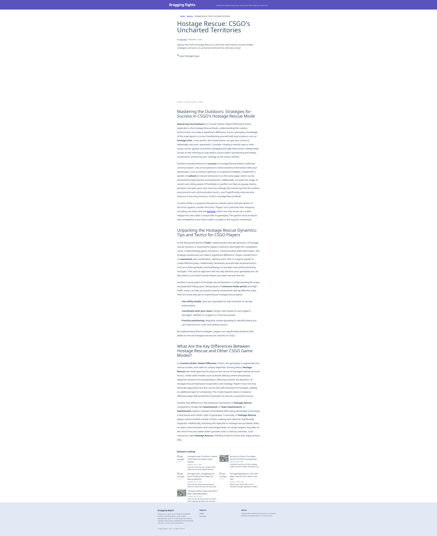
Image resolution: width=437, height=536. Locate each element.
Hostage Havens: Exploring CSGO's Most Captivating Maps (203, 492)
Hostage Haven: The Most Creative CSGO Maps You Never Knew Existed (202, 459)
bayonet (211, 211)
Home (182, 16)
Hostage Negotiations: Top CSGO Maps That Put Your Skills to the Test (244, 476)
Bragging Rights (182, 4)
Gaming (190, 16)
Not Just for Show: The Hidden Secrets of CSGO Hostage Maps (243, 457)
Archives (202, 516)
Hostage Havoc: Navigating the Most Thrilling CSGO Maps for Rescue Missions (201, 476)
